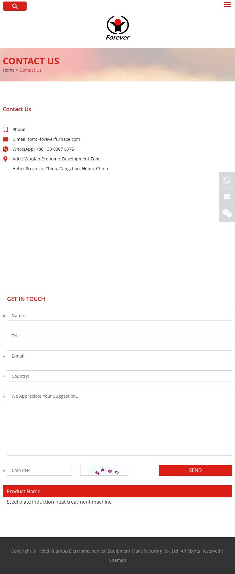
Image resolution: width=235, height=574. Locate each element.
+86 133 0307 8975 (55, 149)
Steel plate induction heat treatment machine (59, 501)
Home (9, 70)
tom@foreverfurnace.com (54, 139)
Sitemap (117, 560)
